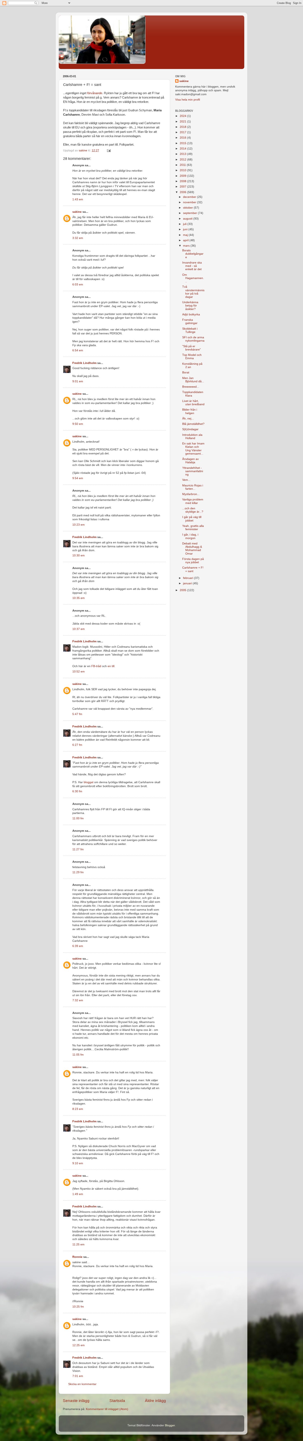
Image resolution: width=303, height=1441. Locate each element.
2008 (183, 181)
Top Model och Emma (192, 356)
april (186, 240)
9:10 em (77, 1163)
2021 (183, 121)
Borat (185, 372)
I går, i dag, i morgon (190, 536)
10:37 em (78, 629)
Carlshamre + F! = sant (192, 569)
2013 (183, 154)
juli (185, 224)
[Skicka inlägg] (109, 150)
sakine (77, 211)
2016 (183, 137)
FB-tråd (96, 666)
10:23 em (78, 524)
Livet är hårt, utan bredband (193, 402)
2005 (183, 590)
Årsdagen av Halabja (190, 460)
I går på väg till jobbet (191, 519)
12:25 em (78, 1345)
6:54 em (77, 350)
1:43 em (77, 199)
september (190, 213)
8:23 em (77, 1109)
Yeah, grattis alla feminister (193, 527)
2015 (183, 143)
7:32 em (77, 1000)
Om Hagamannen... (193, 278)
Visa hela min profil (187, 99)
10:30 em (78, 555)
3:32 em (77, 238)
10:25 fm (78, 1306)
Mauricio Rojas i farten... (192, 487)
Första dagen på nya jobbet (193, 560)
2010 (183, 170)
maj (186, 234)
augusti (188, 218)
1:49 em (77, 1194)
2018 (183, 126)
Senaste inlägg (76, 1400)
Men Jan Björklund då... (193, 380)
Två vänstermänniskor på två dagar (193, 291)
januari (188, 583)
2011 (183, 164)
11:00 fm (78, 818)
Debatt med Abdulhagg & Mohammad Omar (192, 548)
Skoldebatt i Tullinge (189, 330)
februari (188, 578)
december (190, 196)
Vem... (186, 479)
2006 (183, 192)
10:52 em (78, 671)
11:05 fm (78, 1054)
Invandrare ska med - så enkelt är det (192, 266)
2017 (183, 132)
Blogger (170, 1425)
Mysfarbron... (191, 494)
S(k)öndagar (190, 429)
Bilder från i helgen (189, 411)
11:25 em (78, 1244)
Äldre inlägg (155, 1400)
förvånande (94, 93)
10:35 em (78, 598)
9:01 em (77, 381)
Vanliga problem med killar (192, 501)
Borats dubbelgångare (192, 254)
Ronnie (77, 1256)
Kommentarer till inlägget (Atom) (107, 1409)
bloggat (88, 782)
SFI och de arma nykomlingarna (193, 339)
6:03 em (77, 284)
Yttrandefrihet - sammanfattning (192, 471)
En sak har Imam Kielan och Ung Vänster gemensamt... (193, 448)
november (190, 202)
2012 (183, 159)
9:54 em (77, 478)
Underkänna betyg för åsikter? (190, 305)
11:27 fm (78, 849)
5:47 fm (77, 714)
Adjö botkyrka (191, 314)
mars (186, 245)
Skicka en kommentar (82, 1384)
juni (185, 229)
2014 (183, 148)
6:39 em (77, 946)
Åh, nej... (188, 418)
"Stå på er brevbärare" (191, 348)
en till (111, 666)
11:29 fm (78, 872)
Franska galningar (189, 321)
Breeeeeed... (190, 386)
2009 (183, 175)
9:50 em (77, 423)
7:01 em (77, 1376)
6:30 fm (77, 791)
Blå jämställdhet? (193, 423)
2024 (183, 116)
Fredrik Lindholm (84, 363)
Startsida (117, 1400)
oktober (188, 207)
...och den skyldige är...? (192, 510)
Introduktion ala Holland (192, 436)
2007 (183, 186)
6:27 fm (77, 744)
